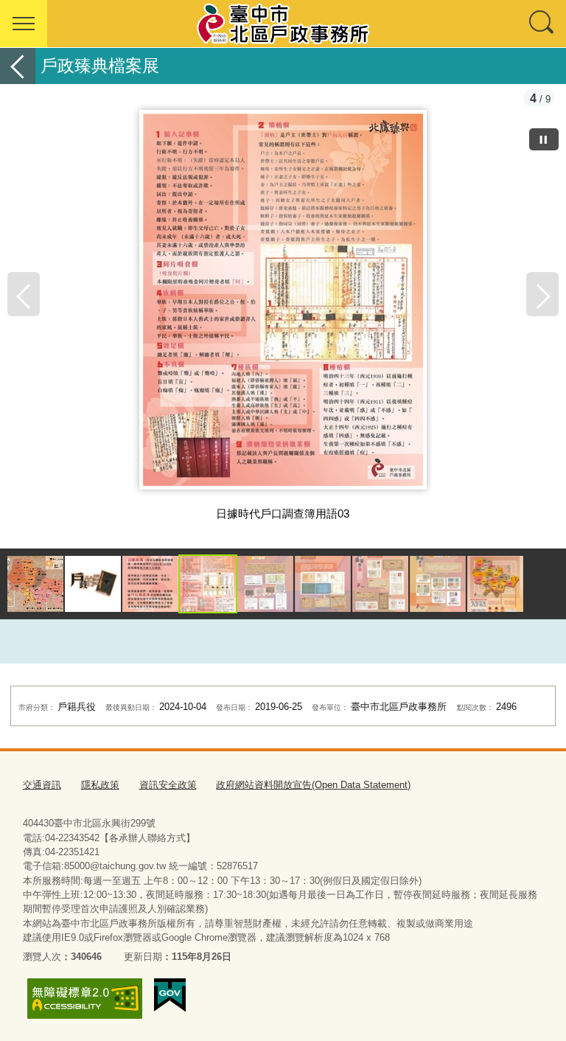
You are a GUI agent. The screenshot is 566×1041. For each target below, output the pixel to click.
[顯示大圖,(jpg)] (35, 584)
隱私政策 (100, 784)
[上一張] (23, 294)
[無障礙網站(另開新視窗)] (84, 998)
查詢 (542, 23)
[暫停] (544, 139)
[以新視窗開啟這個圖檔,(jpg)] (283, 305)
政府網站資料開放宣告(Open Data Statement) (313, 784)
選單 (23, 23)
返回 (17, 66)
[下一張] (542, 294)
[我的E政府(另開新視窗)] (170, 995)
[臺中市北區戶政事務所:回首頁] (283, 23)
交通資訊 (42, 784)
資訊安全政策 (168, 784)
